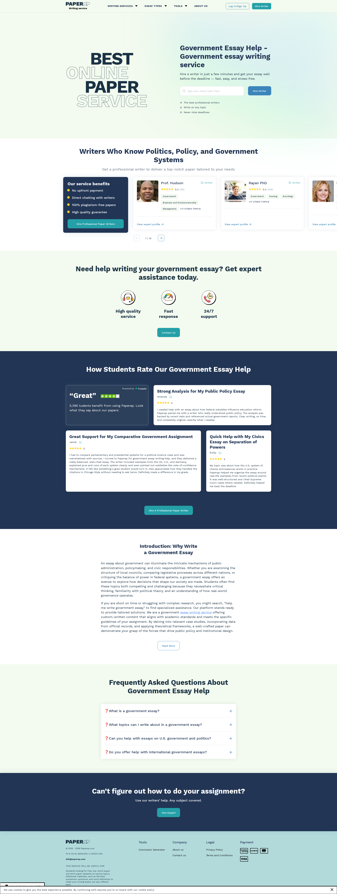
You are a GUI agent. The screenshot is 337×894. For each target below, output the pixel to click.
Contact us (179, 855)
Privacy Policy (214, 849)
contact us (168, 332)
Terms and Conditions (219, 855)
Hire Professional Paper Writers (96, 224)
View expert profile (148, 224)
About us (200, 6)
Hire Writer (261, 6)
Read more (168, 645)
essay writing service (196, 612)
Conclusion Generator (152, 849)
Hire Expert (169, 812)
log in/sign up (237, 6)
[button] (161, 238)
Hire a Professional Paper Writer (168, 510)
